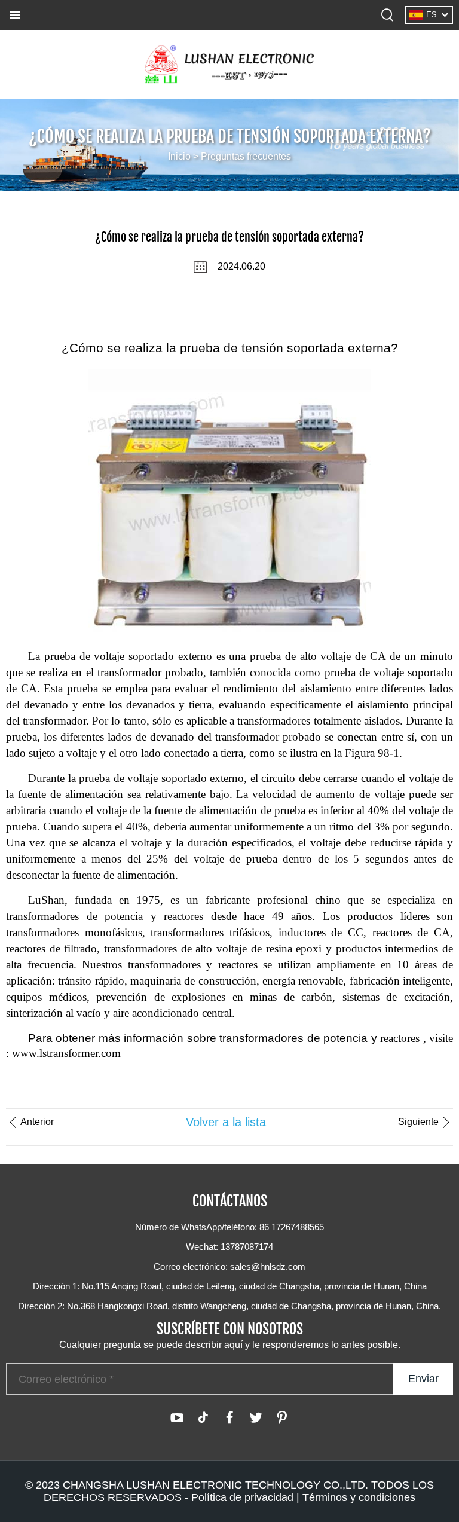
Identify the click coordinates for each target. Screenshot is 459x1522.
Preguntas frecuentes (246, 156)
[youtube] (177, 1417)
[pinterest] (282, 1417)
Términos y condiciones (358, 1497)
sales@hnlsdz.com (267, 1266)
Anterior (37, 1122)
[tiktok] (203, 1417)
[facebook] (229, 1417)
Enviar (423, 1379)
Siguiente (418, 1122)
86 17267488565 (291, 1227)
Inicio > (184, 156)
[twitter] (256, 1417)
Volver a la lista (226, 1122)
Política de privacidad (242, 1497)
